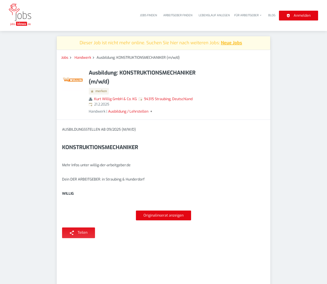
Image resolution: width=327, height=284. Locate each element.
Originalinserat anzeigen (163, 215)
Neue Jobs (231, 43)
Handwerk (83, 57)
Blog (271, 15)
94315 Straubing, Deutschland (168, 99)
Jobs (64, 57)
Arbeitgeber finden (177, 15)
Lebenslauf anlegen (214, 15)
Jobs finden (148, 15)
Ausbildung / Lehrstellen (128, 112)
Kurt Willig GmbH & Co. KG (115, 99)
